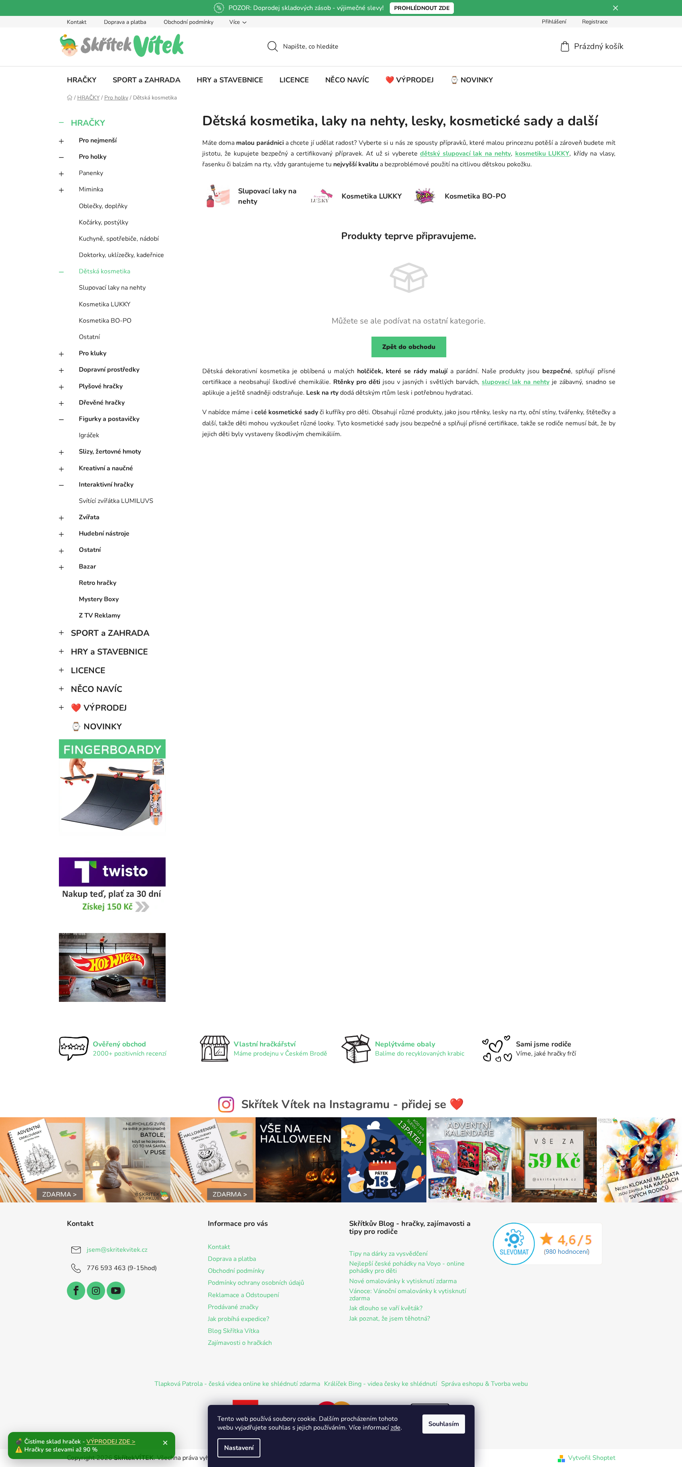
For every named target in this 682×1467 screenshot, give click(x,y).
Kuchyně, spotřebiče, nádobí (119, 238)
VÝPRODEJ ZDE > (110, 1442)
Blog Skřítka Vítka (233, 1331)
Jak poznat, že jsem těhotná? (389, 1319)
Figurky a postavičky (109, 419)
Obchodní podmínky (188, 22)
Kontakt (76, 22)
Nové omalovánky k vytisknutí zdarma (403, 1281)
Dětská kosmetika (104, 271)
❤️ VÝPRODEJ (99, 707)
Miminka (91, 189)
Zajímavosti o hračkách (240, 1342)
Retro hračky (97, 583)
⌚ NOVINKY (96, 726)
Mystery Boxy (99, 599)
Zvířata (89, 517)
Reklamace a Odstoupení (243, 1295)
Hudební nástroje (104, 533)
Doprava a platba (125, 22)
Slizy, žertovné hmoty (110, 451)
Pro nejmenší (98, 140)
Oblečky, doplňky (103, 206)
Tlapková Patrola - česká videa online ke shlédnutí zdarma (237, 1383)
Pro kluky (92, 353)
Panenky (91, 173)
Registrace (595, 21)
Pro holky (92, 156)
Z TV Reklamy (99, 615)
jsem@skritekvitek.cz (117, 1249)
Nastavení (239, 1448)
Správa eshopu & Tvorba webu (484, 1383)
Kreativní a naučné (106, 468)
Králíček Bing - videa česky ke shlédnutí (380, 1383)
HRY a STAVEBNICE (109, 651)
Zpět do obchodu (409, 347)
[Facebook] (76, 1291)
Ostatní (89, 337)
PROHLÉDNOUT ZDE (421, 8)
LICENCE (88, 670)
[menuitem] (81, 80)
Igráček (89, 435)
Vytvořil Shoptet (592, 1457)
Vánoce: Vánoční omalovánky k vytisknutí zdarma (407, 1295)
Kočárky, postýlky (103, 222)
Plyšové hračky (101, 386)
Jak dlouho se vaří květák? (385, 1308)
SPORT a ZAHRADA (110, 633)
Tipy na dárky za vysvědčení (388, 1254)
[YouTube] (116, 1291)
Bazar (87, 566)
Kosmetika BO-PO (105, 320)
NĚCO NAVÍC (96, 689)
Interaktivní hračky (106, 484)
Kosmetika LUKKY (105, 304)
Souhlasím (443, 1424)
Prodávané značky (233, 1307)
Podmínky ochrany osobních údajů (256, 1282)
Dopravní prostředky (109, 369)
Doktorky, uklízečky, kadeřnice (121, 255)
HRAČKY (88, 123)
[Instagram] (96, 1291)
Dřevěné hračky (102, 402)
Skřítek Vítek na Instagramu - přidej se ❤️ (352, 1104)
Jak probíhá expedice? (238, 1319)
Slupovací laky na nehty (112, 287)
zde (396, 1427)
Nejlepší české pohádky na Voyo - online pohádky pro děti (407, 1267)
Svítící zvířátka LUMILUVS (116, 501)
